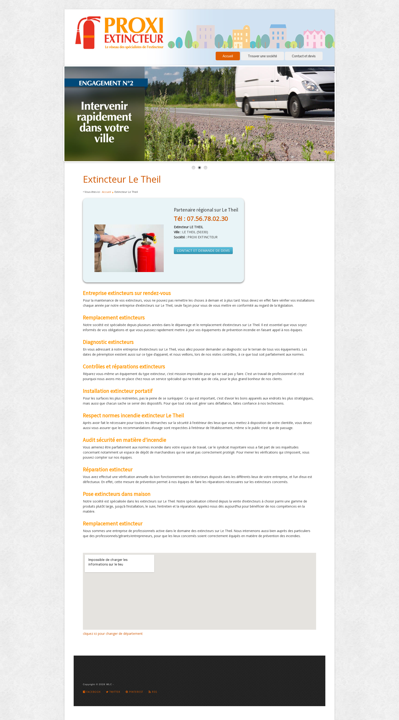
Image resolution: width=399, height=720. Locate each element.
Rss (154, 691)
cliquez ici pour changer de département (113, 633)
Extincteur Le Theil (122, 179)
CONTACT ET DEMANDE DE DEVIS (203, 250)
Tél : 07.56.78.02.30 (201, 218)
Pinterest (135, 691)
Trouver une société (262, 56)
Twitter (114, 691)
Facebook (93, 691)
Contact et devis (304, 56)
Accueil (228, 56)
